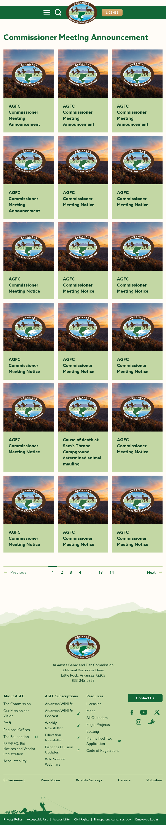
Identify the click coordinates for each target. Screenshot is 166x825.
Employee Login (146, 819)
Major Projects (98, 724)
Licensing (94, 704)
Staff (7, 723)
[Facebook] (132, 712)
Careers (124, 780)
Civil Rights (81, 819)
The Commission (17, 704)
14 (112, 572)
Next (151, 572)
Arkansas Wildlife (59, 704)
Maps (90, 711)
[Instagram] (138, 722)
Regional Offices (16, 730)
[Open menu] (46, 12)
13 (101, 572)
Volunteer (154, 780)
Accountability (15, 761)
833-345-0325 (83, 680)
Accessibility (61, 819)
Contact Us (145, 698)
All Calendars (97, 717)
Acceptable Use (37, 819)
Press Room (50, 780)
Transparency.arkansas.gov (112, 819)
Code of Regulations (102, 750)
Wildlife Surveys (89, 780)
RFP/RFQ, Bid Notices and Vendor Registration (19, 749)
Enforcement (14, 780)
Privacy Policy (13, 819)
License (112, 12)
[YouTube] (143, 712)
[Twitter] (157, 712)
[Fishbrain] (151, 722)
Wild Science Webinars (55, 762)
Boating (92, 731)
